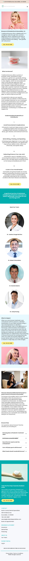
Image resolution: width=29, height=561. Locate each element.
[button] (27, 6)
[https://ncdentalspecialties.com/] (8, 6)
